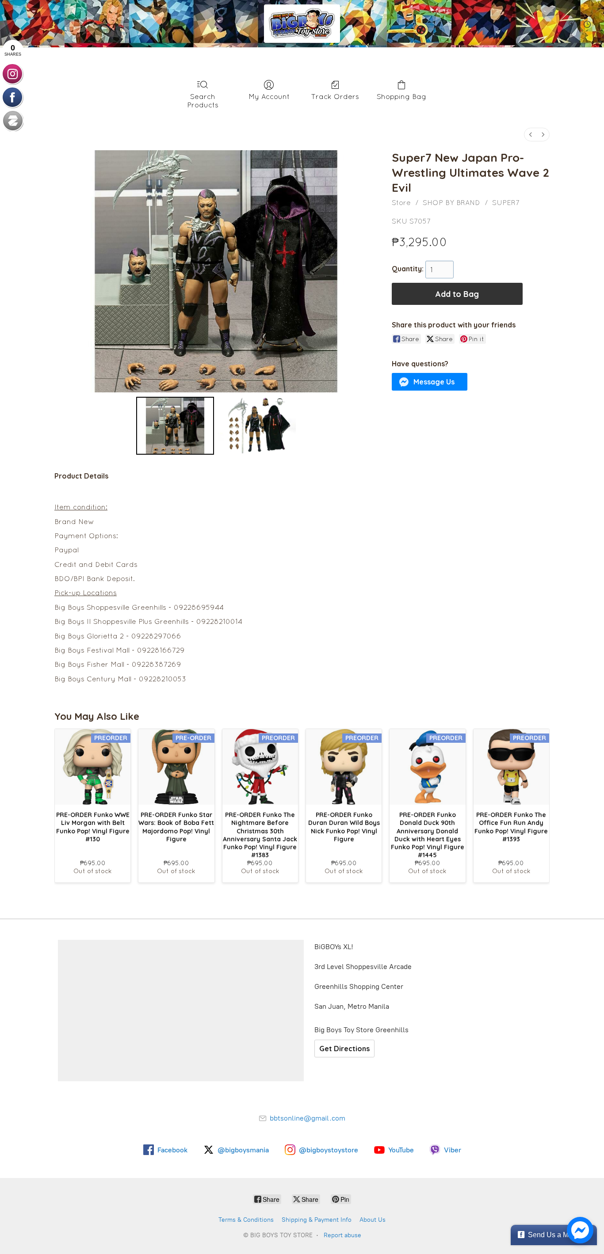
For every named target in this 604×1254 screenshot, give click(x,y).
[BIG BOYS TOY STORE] (302, 23)
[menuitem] (530, 134)
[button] (430, 382)
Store (401, 202)
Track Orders (335, 96)
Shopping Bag (401, 96)
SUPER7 (506, 202)
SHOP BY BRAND (451, 202)
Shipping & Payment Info (317, 1220)
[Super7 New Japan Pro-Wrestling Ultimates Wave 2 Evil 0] (175, 425)
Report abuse (342, 1235)
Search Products (202, 100)
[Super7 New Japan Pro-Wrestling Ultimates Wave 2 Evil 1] (257, 425)
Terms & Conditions (246, 1220)
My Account (269, 96)
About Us (372, 1220)
